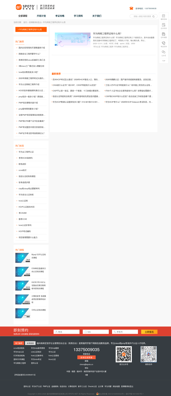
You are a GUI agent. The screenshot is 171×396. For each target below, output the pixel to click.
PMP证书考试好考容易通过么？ (32, 133)
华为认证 (96, 46)
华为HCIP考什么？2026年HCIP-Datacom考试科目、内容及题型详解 (133, 102)
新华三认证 (82, 386)
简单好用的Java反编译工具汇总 (32, 59)
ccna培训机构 (19, 348)
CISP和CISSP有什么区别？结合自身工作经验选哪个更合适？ (131, 96)
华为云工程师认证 (26, 151)
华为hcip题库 (54, 348)
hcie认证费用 (54, 355)
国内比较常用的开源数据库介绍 (32, 47)
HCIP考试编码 (25, 231)
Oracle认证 (92, 386)
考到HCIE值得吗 (26, 158)
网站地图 (116, 386)
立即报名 (149, 331)
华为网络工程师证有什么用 (30, 29)
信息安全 (63, 386)
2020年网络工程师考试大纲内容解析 (32, 78)
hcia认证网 (23, 200)
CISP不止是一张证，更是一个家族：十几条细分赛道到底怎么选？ (80, 90)
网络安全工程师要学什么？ (30, 53)
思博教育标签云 (35, 22)
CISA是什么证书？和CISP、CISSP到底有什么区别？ (75, 85)
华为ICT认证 (37, 386)
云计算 (100, 386)
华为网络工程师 (107, 46)
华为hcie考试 (36, 359)
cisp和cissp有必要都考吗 (29, 188)
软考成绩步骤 (24, 182)
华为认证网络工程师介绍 (29, 84)
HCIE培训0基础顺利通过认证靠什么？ (32, 90)
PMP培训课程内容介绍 (28, 102)
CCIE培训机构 (19, 355)
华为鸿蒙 (108, 386)
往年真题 (164, 37)
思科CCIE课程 (19, 359)
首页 (25, 22)
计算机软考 (72, 386)
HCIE (111, 43)
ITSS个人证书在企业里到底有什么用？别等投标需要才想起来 (130, 90)
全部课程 (22, 15)
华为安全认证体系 (26, 194)
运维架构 (54, 386)
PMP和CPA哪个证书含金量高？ (32, 121)
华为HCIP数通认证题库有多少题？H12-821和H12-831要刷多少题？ (81, 102)
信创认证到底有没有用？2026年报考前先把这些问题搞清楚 (77, 96)
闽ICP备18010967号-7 (134, 394)
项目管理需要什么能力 (28, 237)
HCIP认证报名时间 (26, 206)
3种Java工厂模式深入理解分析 (31, 66)
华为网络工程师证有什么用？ (107, 33)
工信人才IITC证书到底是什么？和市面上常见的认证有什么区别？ (132, 85)
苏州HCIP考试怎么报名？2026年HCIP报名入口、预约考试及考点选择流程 (84, 79)
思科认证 (34, 363)
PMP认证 (46, 386)
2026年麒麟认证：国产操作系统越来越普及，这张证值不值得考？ (132, 79)
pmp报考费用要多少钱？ (29, 108)
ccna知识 (22, 170)
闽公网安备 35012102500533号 (111, 394)
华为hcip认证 (19, 351)
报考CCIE (23, 219)
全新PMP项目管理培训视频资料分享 (32, 114)
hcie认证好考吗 (25, 225)
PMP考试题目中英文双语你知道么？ (32, 127)
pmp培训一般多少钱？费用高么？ (32, 96)
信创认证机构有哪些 (27, 176)
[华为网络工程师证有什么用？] (73, 40)
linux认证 (52, 359)
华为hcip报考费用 (38, 348)
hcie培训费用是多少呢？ (29, 72)
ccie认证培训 (36, 351)
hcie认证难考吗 (37, 355)
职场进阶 (22, 164)
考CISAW (23, 213)
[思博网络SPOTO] (35, 5)
